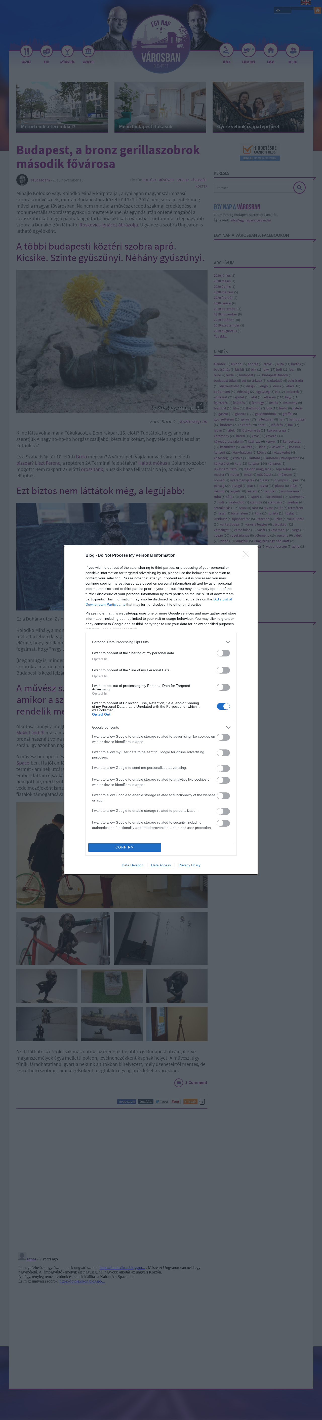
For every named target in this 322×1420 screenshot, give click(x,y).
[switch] (223, 653)
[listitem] (161, 642)
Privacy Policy (189, 865)
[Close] (248, 555)
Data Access (161, 865)
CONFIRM (124, 847)
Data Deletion (132, 865)
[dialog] (161, 710)
